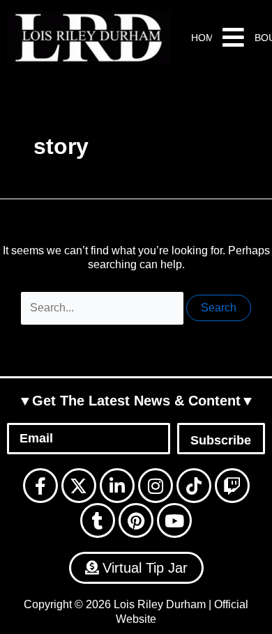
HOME (205, 37)
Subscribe (220, 440)
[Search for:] (103, 308)
